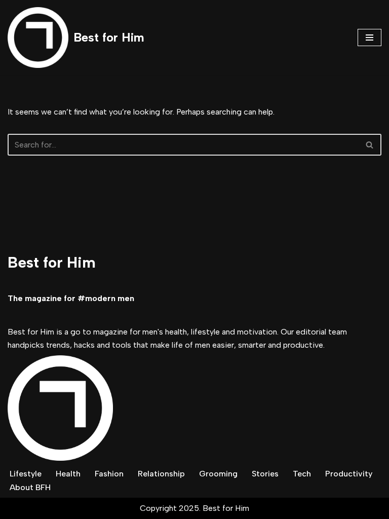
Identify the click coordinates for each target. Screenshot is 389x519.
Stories (265, 473)
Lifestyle (26, 473)
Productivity (348, 473)
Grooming (218, 473)
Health (68, 473)
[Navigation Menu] (369, 37)
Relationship (161, 473)
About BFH (30, 487)
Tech (302, 473)
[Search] (370, 145)
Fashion (109, 473)
